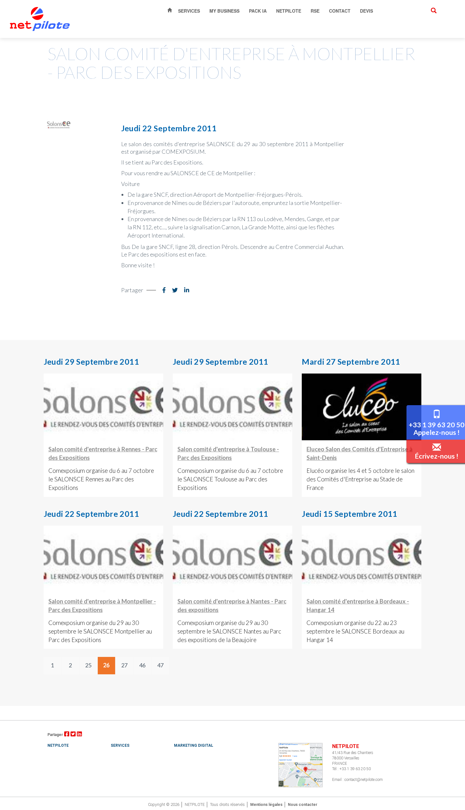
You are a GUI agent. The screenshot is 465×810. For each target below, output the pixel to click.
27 (124, 665)
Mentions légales (266, 804)
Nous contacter (302, 804)
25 (88, 665)
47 (160, 665)
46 (142, 665)
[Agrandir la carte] (300, 764)
